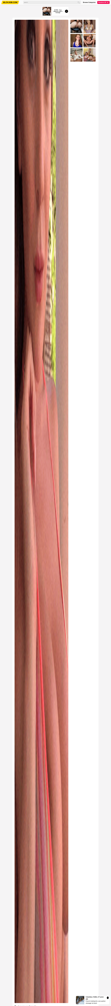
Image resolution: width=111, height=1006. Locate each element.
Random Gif (102, 2)
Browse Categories (89, 2)
